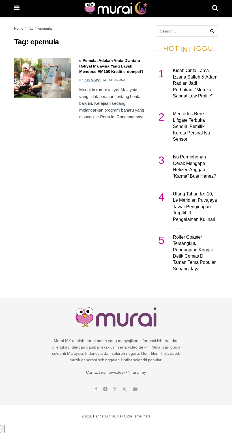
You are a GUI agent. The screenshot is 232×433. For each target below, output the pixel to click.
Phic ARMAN (92, 79)
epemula (45, 29)
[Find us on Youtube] (135, 389)
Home (18, 29)
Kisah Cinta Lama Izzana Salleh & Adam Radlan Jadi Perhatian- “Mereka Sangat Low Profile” (195, 83)
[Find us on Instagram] (125, 389)
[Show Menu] (17, 8)
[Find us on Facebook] (96, 389)
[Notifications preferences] (2, 429)
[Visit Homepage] (116, 8)
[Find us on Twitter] (115, 389)
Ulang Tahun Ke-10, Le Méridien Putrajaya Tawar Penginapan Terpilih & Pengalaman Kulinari (195, 207)
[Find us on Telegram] (105, 389)
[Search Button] (215, 8)
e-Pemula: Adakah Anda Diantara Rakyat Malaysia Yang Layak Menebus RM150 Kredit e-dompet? (111, 66)
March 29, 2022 (114, 79)
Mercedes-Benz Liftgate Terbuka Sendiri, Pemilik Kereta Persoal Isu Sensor (191, 126)
